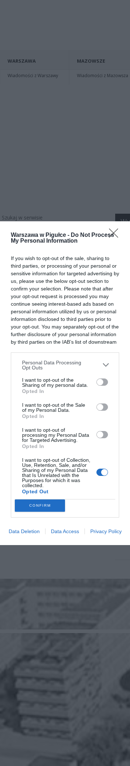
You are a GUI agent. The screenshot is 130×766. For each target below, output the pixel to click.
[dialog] (65, 383)
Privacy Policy (106, 531)
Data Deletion (24, 531)
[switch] (102, 382)
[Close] (116, 235)
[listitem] (65, 365)
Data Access (65, 531)
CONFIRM (40, 505)
